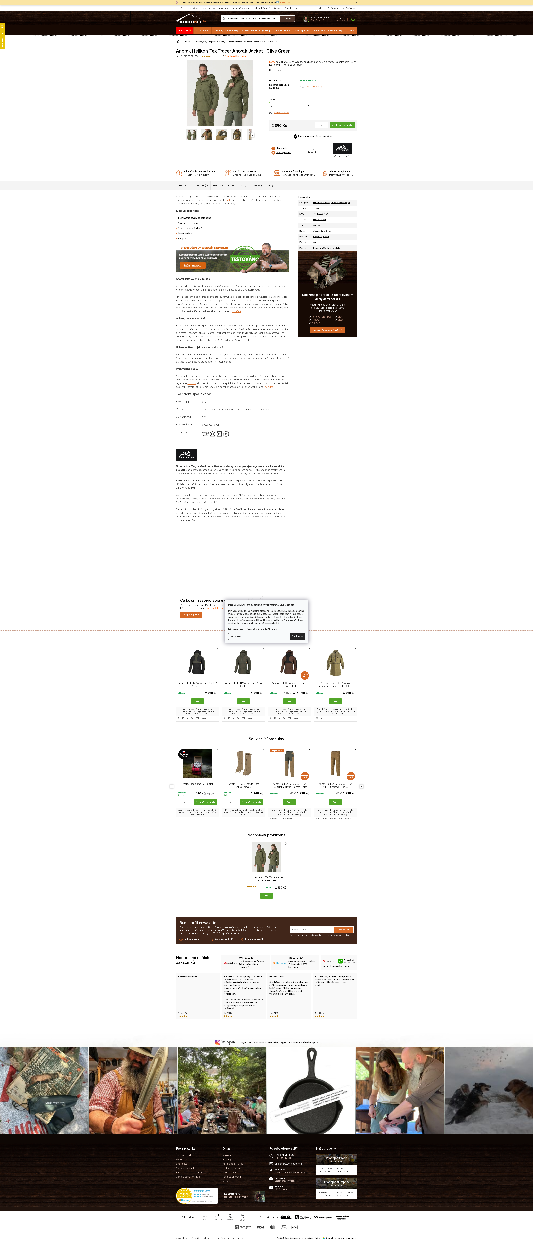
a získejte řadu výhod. (315, 136)
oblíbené (341, 21)
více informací (336, 1161)
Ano (315, 242)
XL (192, 718)
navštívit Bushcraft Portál (326, 330)
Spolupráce (223, 8)
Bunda (272, 62)
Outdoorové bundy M (340, 202)
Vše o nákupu (208, 8)
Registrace (350, 8)
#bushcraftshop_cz (308, 1042)
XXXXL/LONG (286, 818)
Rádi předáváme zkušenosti (199, 171)
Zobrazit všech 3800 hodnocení (297, 965)
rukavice (269, 387)
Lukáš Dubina (307, 1238)
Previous (172, 786)
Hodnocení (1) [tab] (199, 185)
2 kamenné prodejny (293, 171)
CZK (320, 8)
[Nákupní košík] (351, 19)
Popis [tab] (182, 185)
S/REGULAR (321, 818)
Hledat (287, 18)
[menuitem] (185, 30)
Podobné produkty (237, 185)
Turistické (336, 248)
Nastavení (235, 636)
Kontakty (227, 1181)
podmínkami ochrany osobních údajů (332, 935)
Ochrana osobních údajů (188, 1176)
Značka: (342, 148)
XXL (197, 718)
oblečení (236, 311)
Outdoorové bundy (321, 202)
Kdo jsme (227, 1155)
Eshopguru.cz (351, 1238)
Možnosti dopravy (313, 86)
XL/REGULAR (336, 818)
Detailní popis (275, 70)
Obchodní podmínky (186, 1168)
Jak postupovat (191, 614)
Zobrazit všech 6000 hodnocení (248, 965)
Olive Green (325, 231)
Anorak (316, 225)
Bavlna (326, 236)
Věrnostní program (292, 8)
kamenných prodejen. (217, 608)
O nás (180, 8)
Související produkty (263, 185)
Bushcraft (317, 248)
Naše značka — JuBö (233, 1164)
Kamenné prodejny (241, 8)
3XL (204, 718)
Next (361, 786)
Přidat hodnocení (232, 571)
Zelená (316, 231)
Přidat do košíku (344, 125)
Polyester (317, 236)
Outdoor (327, 248)
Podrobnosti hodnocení (235, 56)
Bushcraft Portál (260, 8)
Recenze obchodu (232, 1176)
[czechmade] (197, 765)
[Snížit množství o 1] (317, 125)
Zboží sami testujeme (245, 171)
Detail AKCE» (284, 2)
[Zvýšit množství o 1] (326, 125)
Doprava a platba (184, 1155)
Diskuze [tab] (217, 185)
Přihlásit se (343, 929)
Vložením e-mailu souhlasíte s (319, 935)
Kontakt (277, 8)
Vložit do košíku (208, 802)
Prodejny (227, 1159)
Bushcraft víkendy (231, 1168)
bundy (228, 200)
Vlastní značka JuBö (340, 171)
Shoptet (329, 1238)
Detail (197, 701)
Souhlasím (297, 636)
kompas (192, 383)
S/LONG (274, 818)
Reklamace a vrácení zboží (189, 1172)
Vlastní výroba (192, 8)
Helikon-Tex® (319, 219)
